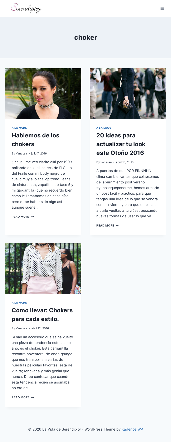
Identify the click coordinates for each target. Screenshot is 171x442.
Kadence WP (132, 429)
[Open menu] (162, 8)
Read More (23, 216)
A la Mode (19, 127)
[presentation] (43, 93)
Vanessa (21, 153)
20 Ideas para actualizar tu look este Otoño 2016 (120, 144)
